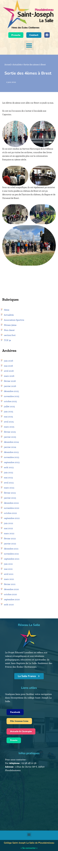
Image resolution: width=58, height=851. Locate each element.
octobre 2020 (10, 594)
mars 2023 (9, 487)
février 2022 (10, 538)
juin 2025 (8, 411)
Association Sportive (14, 320)
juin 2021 (8, 564)
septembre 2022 (12, 518)
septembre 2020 (12, 599)
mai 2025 (8, 416)
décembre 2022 (11, 503)
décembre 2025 (11, 391)
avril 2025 (9, 421)
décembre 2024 (11, 442)
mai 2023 (8, 477)
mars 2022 (9, 533)
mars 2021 (9, 579)
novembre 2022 (11, 508)
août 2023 (9, 467)
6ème (6, 309)
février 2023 (10, 492)
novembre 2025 (11, 396)
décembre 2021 (11, 548)
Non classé (9, 330)
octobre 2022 (10, 513)
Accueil (7, 64)
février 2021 (9, 584)
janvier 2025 (10, 437)
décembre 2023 (11, 452)
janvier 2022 (10, 543)
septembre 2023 (11, 462)
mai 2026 (8, 365)
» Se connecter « (29, 848)
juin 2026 (8, 360)
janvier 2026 (10, 386)
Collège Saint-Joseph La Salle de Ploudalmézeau (29, 842)
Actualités (17, 64)
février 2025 (10, 432)
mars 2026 (9, 376)
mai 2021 (8, 569)
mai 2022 (8, 528)
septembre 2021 (11, 558)
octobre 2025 (10, 401)
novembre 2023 (11, 457)
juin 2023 (8, 472)
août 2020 (9, 604)
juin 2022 (8, 523)
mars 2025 (9, 426)
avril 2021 (8, 574)
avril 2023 (9, 482)
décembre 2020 (11, 589)
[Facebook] (47, 35)
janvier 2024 (10, 447)
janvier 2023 (10, 498)
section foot (10, 335)
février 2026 (10, 381)
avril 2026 (9, 371)
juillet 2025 (9, 406)
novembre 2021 (11, 553)
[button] (29, 45)
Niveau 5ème (10, 325)
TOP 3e (7, 340)
